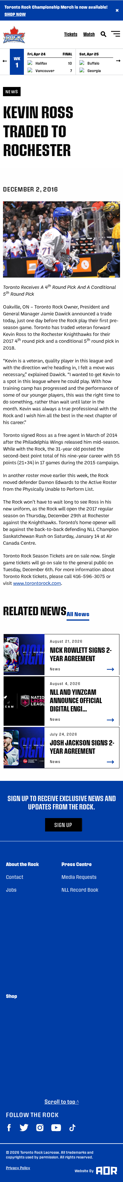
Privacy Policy (18, 1168)
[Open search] (104, 34)
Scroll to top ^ (61, 1101)
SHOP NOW (15, 14)
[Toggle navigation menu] (115, 34)
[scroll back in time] (5, 62)
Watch (89, 34)
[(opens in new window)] (9, 1127)
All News (78, 614)
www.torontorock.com (37, 583)
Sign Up (63, 825)
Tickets (70, 34)
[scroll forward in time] (118, 62)
